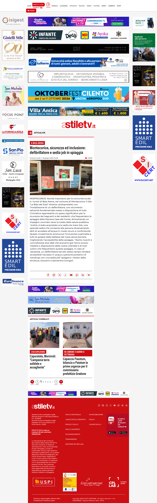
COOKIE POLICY (95, 424)
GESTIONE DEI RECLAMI (74, 444)
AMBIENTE (111, 6)
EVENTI (104, 6)
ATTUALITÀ (73, 6)
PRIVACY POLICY (71, 424)
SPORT (119, 6)
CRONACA (55, 6)
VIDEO (32, 10)
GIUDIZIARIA (64, 6)
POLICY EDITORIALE (73, 414)
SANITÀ (89, 6)
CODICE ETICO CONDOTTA (75, 419)
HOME (29, 6)
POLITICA (82, 6)
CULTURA (96, 6)
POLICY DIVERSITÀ (72, 429)
